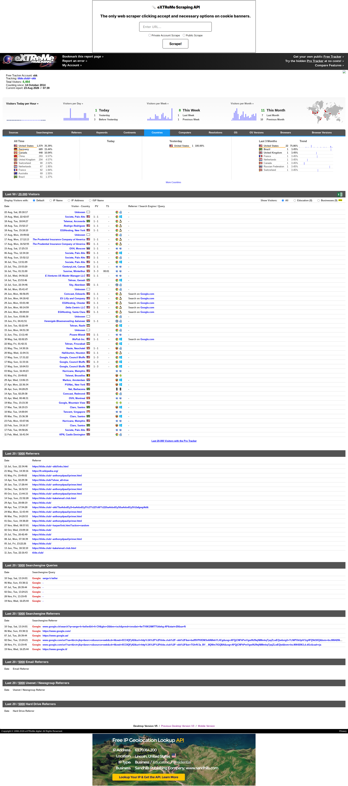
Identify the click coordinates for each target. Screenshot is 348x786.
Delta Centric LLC (75, 307)
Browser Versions (322, 132)
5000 (21, 453)
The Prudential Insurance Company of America (59, 239)
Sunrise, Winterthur (74, 271)
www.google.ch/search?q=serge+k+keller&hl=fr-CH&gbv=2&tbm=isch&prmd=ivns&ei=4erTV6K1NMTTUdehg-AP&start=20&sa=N (114, 626)
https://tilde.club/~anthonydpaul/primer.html (57, 475)
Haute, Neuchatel (75, 348)
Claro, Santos (77, 407)
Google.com (147, 294)
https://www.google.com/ (57, 631)
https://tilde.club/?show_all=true (50, 480)
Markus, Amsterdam (74, 380)
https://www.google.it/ (55, 649)
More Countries (173, 182)
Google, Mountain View (72, 402)
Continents (130, 132)
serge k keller (50, 578)
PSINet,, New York (75, 384)
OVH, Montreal (77, 398)
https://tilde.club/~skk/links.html (50, 466)
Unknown (80, 212)
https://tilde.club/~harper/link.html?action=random (60, 525)
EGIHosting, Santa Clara (71, 312)
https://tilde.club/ (41, 502)
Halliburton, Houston (73, 353)
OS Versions (257, 132)
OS (235, 132)
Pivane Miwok (77, 334)
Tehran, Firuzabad (75, 343)
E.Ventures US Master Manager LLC (65, 275)
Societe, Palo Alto (75, 216)
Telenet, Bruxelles (75, 375)
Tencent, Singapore (74, 412)
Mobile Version (206, 725)
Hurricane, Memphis (74, 371)
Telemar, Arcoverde (74, 221)
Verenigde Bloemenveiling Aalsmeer (64, 321)
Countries (157, 132)
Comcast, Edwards (74, 294)
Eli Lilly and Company (72, 298)
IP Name (57, 200)
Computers (185, 132)
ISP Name (98, 200)
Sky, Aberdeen (77, 284)
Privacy (343, 731)
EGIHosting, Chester (73, 303)
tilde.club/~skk (27, 78)
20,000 (22, 194)
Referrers (76, 132)
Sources (13, 132)
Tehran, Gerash (76, 280)
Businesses (328, 200)
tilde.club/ (38, 552)
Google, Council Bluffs (72, 357)
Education (304, 200)
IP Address (77, 200)
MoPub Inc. (78, 339)
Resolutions (215, 132)
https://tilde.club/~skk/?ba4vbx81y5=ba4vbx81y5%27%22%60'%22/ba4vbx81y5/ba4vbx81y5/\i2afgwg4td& (90, 507)
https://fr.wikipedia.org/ (45, 471)
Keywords (101, 132)
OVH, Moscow (77, 248)
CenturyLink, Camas (74, 266)
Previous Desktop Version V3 (177, 725)
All (286, 200)
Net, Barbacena (76, 389)
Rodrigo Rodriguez (74, 225)
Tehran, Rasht (77, 325)
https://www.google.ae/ (55, 635)
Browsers (285, 132)
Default (40, 200)
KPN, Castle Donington (72, 434)
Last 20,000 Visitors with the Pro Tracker (174, 441)
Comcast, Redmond (74, 393)
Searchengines (44, 132)
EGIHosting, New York (72, 230)
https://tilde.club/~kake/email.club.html (54, 498)
